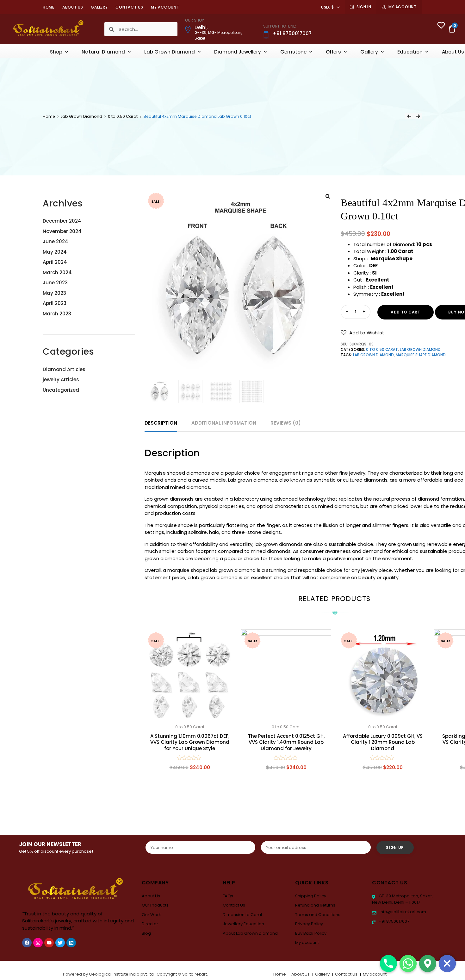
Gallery (99, 7)
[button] (362, 332)
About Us (72, 7)
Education (410, 51)
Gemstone (293, 51)
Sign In (363, 6)
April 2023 (54, 303)
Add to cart (405, 312)
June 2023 (55, 282)
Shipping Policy (310, 896)
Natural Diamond (103, 51)
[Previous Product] (409, 116)
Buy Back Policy (310, 933)
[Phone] (388, 963)
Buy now (189, 797)
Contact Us (129, 7)
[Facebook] (27, 942)
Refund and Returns (315, 905)
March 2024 (57, 272)
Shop (56, 51)
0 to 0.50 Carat (123, 116)
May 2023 (54, 293)
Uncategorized (61, 390)
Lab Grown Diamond (169, 51)
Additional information (223, 423)
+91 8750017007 (393, 921)
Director (150, 924)
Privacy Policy (309, 924)
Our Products (155, 905)
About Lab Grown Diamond (250, 933)
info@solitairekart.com (402, 912)
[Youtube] (49, 942)
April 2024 (55, 262)
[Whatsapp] (408, 963)
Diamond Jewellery (237, 51)
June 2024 (55, 241)
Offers (333, 51)
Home (48, 7)
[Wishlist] (441, 26)
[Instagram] (38, 942)
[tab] (161, 423)
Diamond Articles (64, 369)
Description (161, 423)
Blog (146, 933)
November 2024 (62, 231)
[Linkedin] (71, 942)
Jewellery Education (243, 924)
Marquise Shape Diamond (421, 354)
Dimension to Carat (242, 915)
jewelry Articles (61, 379)
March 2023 (57, 313)
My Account (402, 6)
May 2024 (55, 252)
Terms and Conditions (317, 915)
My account (165, 7)
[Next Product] (417, 116)
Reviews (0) (285, 423)
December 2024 (62, 221)
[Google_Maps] (427, 963)
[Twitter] (60, 942)
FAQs (228, 896)
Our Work (151, 915)
